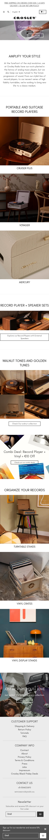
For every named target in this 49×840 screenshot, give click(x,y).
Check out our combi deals (24, 462)
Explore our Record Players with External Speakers (24, 337)
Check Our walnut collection (24, 424)
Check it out (24, 701)
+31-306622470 (24, 787)
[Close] (45, 829)
